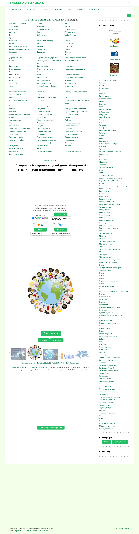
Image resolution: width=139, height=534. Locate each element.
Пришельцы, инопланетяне (19, 114)
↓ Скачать (44, 340)
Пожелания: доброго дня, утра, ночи (113, 291)
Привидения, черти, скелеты (76, 111)
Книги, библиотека (72, 61)
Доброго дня (41, 35)
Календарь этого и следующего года (113, 186)
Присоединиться (119, 442)
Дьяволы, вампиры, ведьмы (19, 49)
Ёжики (67, 49)
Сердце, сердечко (43, 129)
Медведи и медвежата (45, 83)
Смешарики (13, 134)
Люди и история (43, 77)
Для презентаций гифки (18, 46)
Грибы (39, 38)
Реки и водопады (15, 120)
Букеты (68, 26)
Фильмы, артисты (72, 143)
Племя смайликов (26, 3)
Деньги (67, 41)
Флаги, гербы (14, 146)
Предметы (12, 111)
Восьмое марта (70, 32)
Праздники (41, 109)
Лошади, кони (70, 72)
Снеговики (41, 134)
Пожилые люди (43, 106)
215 (54, 363)
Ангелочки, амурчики (17, 24)
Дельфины (13, 41)
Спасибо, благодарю (45, 137)
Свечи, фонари (71, 126)
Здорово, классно (15, 58)
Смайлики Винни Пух (17, 131)
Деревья (12, 43)
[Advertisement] (51, 187)
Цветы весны (14, 151)
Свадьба (40, 126)
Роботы (68, 120)
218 (64, 363)
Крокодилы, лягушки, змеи (75, 69)
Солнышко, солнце (16, 137)
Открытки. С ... (19, 531)
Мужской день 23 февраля (47, 86)
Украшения (69, 140)
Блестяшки (41, 26)
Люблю (39, 75)
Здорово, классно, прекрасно (48, 58)
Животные (41, 52)
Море (11, 86)
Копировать (61, 214)
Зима (38, 55)
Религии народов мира (45, 120)
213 (47, 363)
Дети (38, 43)
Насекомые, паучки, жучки (75, 89)
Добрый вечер (70, 35)
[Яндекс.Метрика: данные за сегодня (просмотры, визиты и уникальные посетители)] (123, 528)
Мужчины (69, 86)
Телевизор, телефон (16, 140)
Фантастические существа (19, 143)
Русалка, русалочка (72, 123)
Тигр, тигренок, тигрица (46, 140)
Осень (39, 95)
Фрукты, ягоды (42, 146)
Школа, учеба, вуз (16, 154)
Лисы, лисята (42, 72)
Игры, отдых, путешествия (75, 58)
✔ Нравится (57, 340)
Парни (11, 97)
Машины (68, 80)
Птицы (11, 117)
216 (57, 363)
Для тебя (40, 46)
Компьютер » (51, 160)
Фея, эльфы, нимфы (44, 143)
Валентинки (13, 29)
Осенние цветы (15, 95)
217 (61, 363)
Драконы (68, 46)
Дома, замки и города (45, 41)
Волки (39, 32)
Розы (10, 123)
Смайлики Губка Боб (45, 131)
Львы (11, 80)
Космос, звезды (15, 69)
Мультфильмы (14, 89)
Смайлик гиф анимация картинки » (44, 19)
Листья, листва (14, 72)
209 (35, 363)
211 (41, 363)
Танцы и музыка (71, 137)
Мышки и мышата (44, 89)
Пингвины (41, 100)
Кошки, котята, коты (45, 69)
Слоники (68, 129)
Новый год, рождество (17, 92)
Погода (11, 106)
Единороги (41, 49)
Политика (69, 106)
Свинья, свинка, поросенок (19, 129)
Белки (67, 24)
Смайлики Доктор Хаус (74, 131)
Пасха (67, 97)
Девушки (68, 38)
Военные (12, 32)
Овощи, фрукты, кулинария (76, 92)
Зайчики (68, 52)
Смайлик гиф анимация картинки (24, 367)
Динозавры (69, 43)
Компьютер (13, 66)
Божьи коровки (14, 26)
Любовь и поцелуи (72, 75)
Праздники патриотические (76, 109)
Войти (106, 442)
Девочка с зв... (44, 531)
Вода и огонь (70, 29)
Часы (39, 148)
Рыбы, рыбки (14, 126)
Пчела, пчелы (42, 117)
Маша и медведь (43, 80)
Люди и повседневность (74, 77)
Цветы (67, 148)
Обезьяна (40, 92)
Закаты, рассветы (15, 55)
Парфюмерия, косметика (46, 97)
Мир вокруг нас (71, 83)
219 (67, 363)
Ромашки (40, 123)
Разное (67, 117)
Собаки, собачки (71, 134)
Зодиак (67, 55)
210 (38, 363)
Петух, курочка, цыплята (18, 100)
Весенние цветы (43, 29)
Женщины (13, 52)
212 (44, 363)
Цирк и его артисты (44, 151)
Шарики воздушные (73, 151)
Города (11, 38)
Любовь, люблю (15, 77)
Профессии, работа (44, 114)
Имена (11, 61)
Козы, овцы (69, 66)
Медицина (13, 83)
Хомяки (68, 146)
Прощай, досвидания (73, 114)
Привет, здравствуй (44, 111)
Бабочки (40, 24)
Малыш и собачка (32, 531)
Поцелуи (12, 109)
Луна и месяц (14, 75)
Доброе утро (13, 35)
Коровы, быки (42, 66)
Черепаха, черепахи (16, 148)
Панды (67, 95)
